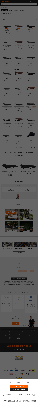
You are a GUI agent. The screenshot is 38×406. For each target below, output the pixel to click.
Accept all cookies (18, 386)
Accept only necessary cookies (19, 389)
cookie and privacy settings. (19, 383)
